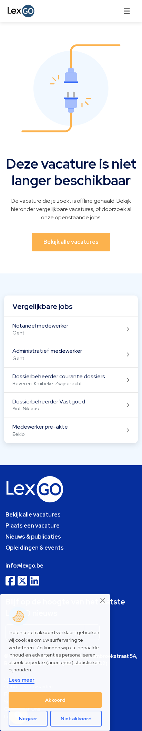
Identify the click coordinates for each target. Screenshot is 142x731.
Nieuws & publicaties (33, 536)
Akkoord (55, 700)
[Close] (103, 600)
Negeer (28, 718)
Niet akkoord (76, 718)
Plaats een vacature (33, 525)
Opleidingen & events (35, 547)
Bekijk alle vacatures (33, 514)
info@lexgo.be (24, 565)
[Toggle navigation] (126, 11)
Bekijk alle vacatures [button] (71, 242)
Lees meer (21, 680)
